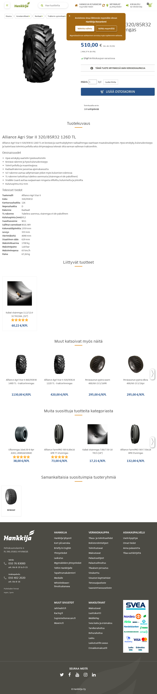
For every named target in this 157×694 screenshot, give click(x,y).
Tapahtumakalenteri (64, 572)
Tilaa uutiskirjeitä (132, 553)
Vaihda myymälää (106, 28)
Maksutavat (95, 553)
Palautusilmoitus (97, 562)
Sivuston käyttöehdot (100, 577)
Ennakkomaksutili (98, 648)
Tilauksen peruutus (98, 568)
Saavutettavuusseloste (100, 587)
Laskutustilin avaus (98, 643)
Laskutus (58, 558)
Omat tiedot (129, 543)
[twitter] (62, 675)
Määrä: (84, 81)
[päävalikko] (7, 5)
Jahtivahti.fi (60, 608)
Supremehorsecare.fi (65, 618)
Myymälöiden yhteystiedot (67, 562)
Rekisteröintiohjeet (98, 543)
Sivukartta (94, 572)
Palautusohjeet (96, 558)
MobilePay (94, 618)
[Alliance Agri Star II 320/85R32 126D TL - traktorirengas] (39, 53)
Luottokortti (95, 613)
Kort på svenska (62, 543)
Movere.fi (59, 623)
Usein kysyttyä (130, 538)
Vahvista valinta (85, 28)
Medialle (58, 577)
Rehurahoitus (96, 633)
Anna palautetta (131, 548)
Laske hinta (110, 82)
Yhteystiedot (60, 553)
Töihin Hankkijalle (63, 568)
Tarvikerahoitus (97, 628)
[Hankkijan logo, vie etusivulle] (22, 5)
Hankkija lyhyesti (62, 538)
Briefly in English (62, 548)
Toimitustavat (96, 548)
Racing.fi (58, 613)
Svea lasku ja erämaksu (100, 623)
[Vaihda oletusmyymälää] (103, 5)
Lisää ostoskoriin (120, 91)
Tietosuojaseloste (97, 582)
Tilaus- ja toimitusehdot (101, 538)
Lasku (91, 638)
